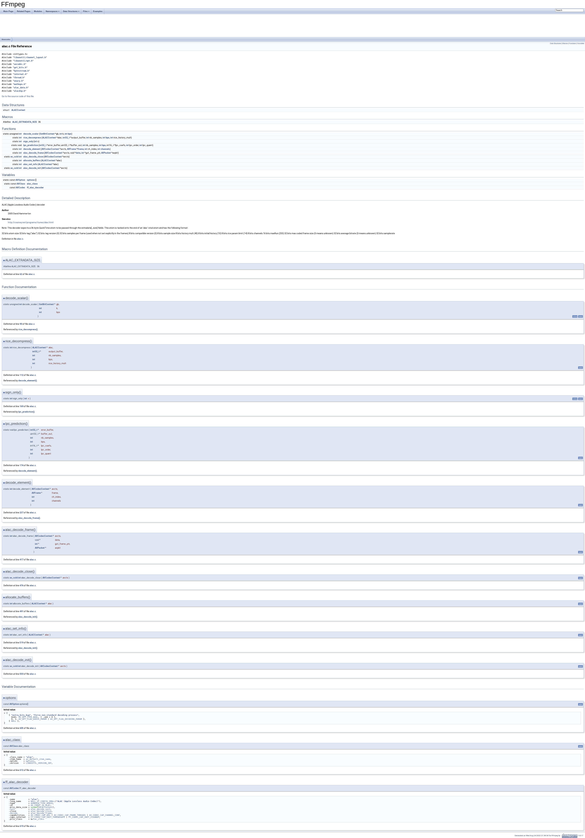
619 (21, 826)
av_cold (14, 156)
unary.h (18, 81)
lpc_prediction (30, 145)
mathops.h (19, 84)
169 (21, 406)
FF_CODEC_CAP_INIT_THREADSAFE (48, 817)
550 (21, 674)
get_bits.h (20, 67)
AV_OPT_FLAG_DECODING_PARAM (66, 719)
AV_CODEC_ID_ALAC (40, 805)
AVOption (20, 180)
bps (69, 134)
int (20, 134)
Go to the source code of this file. (18, 96)
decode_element (31, 149)
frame (81, 149)
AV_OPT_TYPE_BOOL (28, 717)
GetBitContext (47, 134)
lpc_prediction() (26, 412)
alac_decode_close (33, 156)
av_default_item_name (38, 759)
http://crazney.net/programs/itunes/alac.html (30, 222)
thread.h (19, 77)
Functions (572, 43)
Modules (38, 11)
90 (21, 324)
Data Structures (70, 11)
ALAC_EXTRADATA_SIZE (24, 122)
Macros (565, 43)
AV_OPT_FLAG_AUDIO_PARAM (33, 719)
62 (21, 274)
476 (21, 585)
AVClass (21, 184)
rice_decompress (32, 137)
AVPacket (106, 153)
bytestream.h (21, 71)
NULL (13, 721)
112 (21, 375)
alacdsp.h (19, 91)
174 (21, 465)
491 (21, 611)
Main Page (8, 11)
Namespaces (52, 11)
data (78, 153)
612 (21, 770)
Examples (97, 11)
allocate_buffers (31, 160)
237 (21, 512)
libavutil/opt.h (23, 61)
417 (21, 559)
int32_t (66, 137)
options (31, 180)
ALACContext (18, 110)
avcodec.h (19, 64)
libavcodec (6, 39)
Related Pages (23, 11)
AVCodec (20, 187)
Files (85, 11)
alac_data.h (20, 87)
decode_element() (27, 380)
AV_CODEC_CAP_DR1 (40, 815)
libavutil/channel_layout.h (30, 57)
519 (21, 642)
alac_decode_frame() (29, 518)
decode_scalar (31, 134)
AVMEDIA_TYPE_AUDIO (42, 803)
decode (13, 813)
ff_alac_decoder (35, 187)
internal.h (20, 74)
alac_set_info (30, 164)
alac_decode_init (32, 168)
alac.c (20, 239)
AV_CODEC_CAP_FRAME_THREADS (70, 815)
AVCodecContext (50, 149)
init (12, 809)
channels (105, 149)
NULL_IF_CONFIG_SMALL (43, 801)
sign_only (28, 141)
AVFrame (71, 149)
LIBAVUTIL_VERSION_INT (38, 763)
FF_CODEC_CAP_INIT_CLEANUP (84, 817)
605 (21, 728)
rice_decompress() (28, 329)
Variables (580, 43)
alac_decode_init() (27, 617)
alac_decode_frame (33, 153)
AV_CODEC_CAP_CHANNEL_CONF (104, 815)
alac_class (32, 184)
